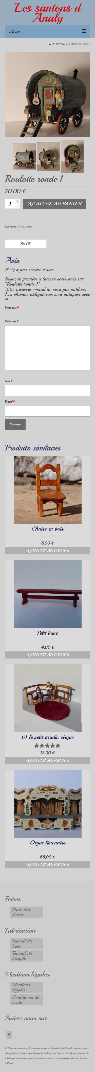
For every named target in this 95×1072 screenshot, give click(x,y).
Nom (8, 381)
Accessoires (80, 44)
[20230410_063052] (24, 156)
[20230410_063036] (47, 94)
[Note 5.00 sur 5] (47, 745)
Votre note (12, 307)
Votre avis (11, 321)
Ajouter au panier (54, 203)
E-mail (10, 401)
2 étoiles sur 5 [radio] (9, 315)
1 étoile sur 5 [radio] (7, 315)
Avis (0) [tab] (26, 243)
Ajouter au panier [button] (47, 550)
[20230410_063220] (72, 156)
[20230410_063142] (48, 156)
